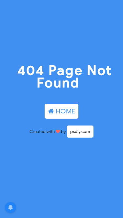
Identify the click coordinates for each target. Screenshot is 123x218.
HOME (64, 111)
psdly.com (80, 131)
